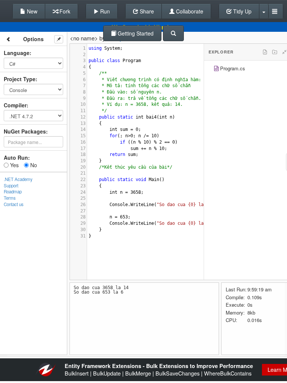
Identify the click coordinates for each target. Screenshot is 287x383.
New (31, 11)
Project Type (20, 79)
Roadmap (13, 191)
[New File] (264, 52)
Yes (14, 165)
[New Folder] (274, 52)
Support (11, 186)
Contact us (14, 204)
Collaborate (189, 11)
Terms (10, 198)
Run (104, 11)
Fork (64, 11)
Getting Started (135, 33)
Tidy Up (241, 11)
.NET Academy (18, 179)
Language (17, 52)
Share (146, 11)
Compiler (15, 105)
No (33, 165)
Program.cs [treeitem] (232, 68)
